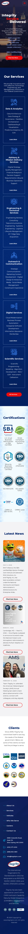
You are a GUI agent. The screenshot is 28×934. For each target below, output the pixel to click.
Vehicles (10, 816)
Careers (10, 826)
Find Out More (13, 58)
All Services (13, 394)
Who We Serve (13, 821)
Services (10, 811)
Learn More (13, 139)
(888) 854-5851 (12, 852)
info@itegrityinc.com (14, 856)
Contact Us (11, 831)
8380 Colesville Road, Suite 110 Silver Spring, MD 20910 (15, 840)
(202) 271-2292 (12, 847)
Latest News (14, 533)
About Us (10, 805)
